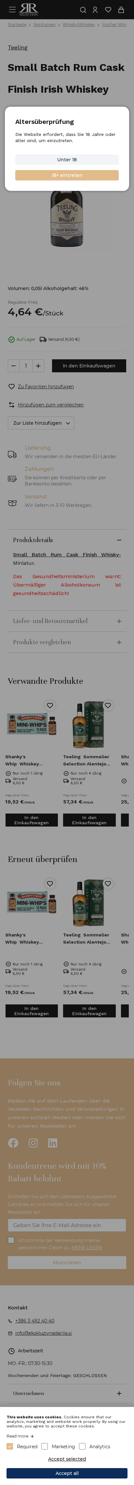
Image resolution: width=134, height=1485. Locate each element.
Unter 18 (67, 160)
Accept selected (67, 1459)
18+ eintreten (67, 175)
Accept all (67, 1473)
